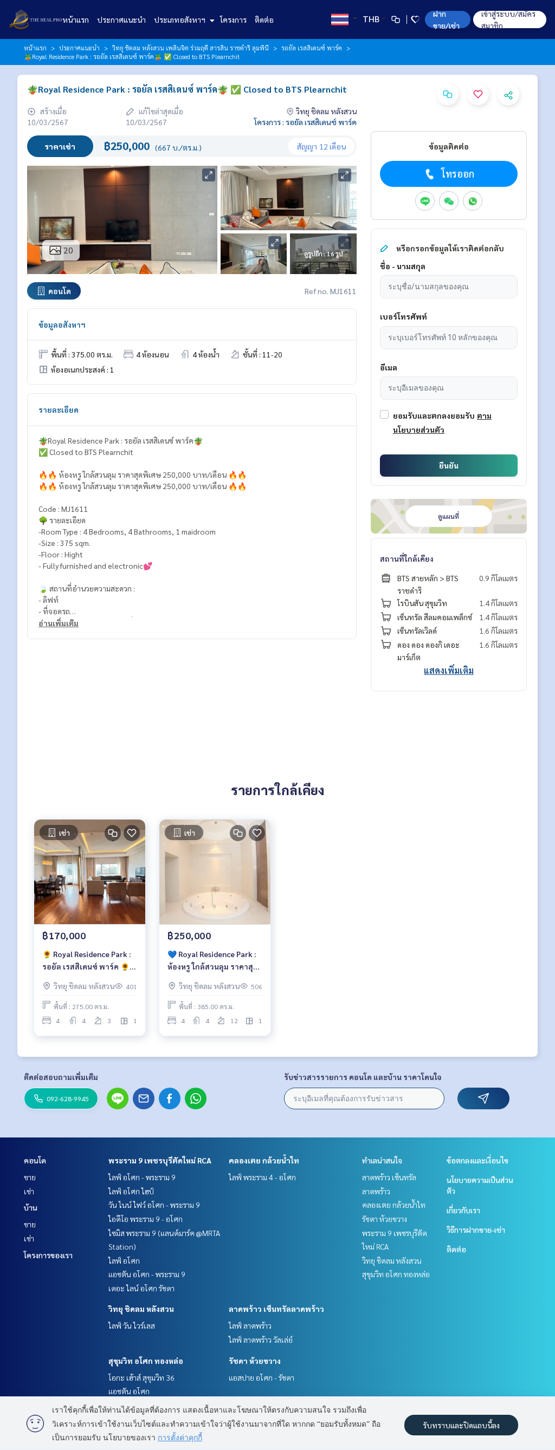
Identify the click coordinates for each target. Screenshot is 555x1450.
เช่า (29, 1191)
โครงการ (233, 19)
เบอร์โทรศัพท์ (403, 316)
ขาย (30, 1177)
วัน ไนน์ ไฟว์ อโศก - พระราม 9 (154, 1205)
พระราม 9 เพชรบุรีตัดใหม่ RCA (159, 1160)
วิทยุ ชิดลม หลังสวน (141, 1309)
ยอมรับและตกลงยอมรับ (434, 415)
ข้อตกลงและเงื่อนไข (477, 1160)
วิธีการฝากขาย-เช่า (476, 1229)
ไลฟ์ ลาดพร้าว (250, 1325)
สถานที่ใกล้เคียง (407, 558)
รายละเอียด (58, 409)
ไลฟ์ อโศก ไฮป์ (131, 1191)
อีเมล (388, 367)
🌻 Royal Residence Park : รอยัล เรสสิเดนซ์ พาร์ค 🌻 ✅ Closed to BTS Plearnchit (86, 960)
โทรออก (457, 173)
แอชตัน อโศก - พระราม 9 (146, 1274)
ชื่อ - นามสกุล (402, 266)
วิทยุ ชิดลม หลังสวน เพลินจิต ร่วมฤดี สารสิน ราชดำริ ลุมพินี (190, 47)
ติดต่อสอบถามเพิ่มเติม (61, 1077)
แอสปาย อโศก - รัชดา (261, 1377)
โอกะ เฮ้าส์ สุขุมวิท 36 (141, 1377)
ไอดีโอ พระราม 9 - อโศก (145, 1219)
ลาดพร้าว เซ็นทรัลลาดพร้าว (276, 1309)
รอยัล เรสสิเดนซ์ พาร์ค (311, 47)
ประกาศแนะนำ (121, 19)
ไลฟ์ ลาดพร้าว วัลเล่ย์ (261, 1339)
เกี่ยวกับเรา (463, 1210)
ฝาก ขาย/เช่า (446, 19)
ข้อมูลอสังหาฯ (62, 324)
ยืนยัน (449, 465)
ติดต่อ (264, 19)
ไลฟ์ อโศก (124, 1260)
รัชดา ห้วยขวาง (255, 1361)
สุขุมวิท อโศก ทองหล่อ (145, 1361)
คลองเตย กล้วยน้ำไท (264, 1160)
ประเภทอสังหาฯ (180, 19)
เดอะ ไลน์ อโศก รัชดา (141, 1288)
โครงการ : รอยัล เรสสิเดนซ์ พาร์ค (305, 122)
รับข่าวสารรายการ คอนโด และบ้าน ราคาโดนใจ (363, 1077)
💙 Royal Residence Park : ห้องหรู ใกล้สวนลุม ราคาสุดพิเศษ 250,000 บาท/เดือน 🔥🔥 (212, 960)
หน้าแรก (75, 19)
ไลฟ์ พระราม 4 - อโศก (262, 1177)
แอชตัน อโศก (129, 1391)
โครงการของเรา (48, 1255)
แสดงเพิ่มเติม (449, 670)
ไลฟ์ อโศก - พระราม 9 (142, 1177)
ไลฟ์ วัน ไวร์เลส (131, 1325)
